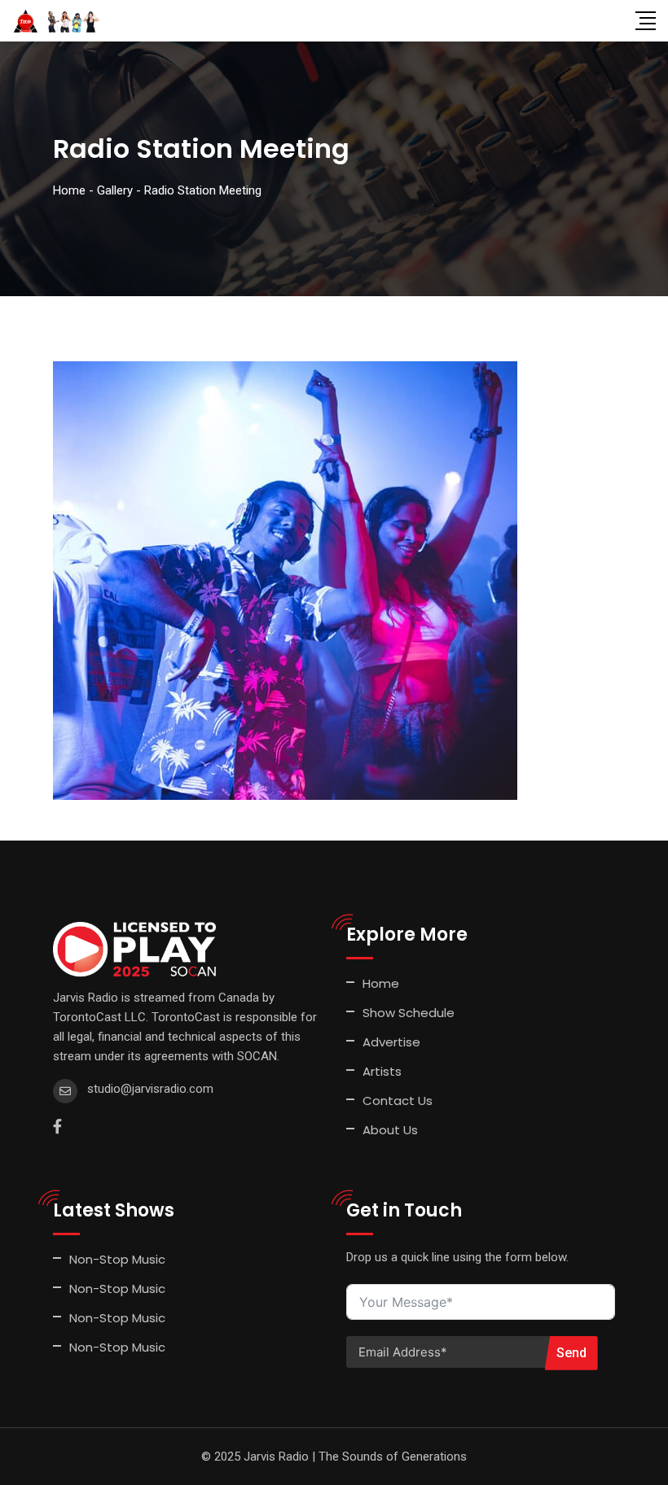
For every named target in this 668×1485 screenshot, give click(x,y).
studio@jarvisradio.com (150, 1088)
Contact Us (398, 1100)
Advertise (391, 1041)
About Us (390, 1129)
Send (571, 1353)
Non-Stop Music (117, 1259)
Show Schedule (409, 1012)
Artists (382, 1071)
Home (381, 983)
